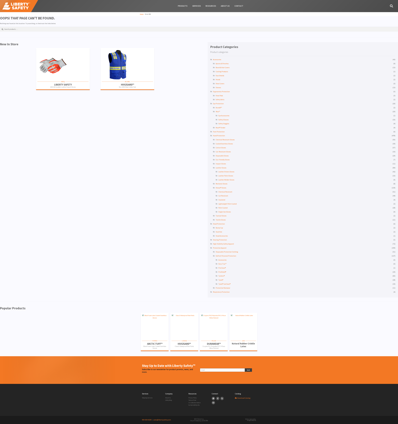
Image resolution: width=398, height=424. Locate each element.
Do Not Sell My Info (194, 405)
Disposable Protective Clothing (227, 252)
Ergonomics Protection (221, 92)
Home (142, 14)
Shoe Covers (220, 84)
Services (196, 6)
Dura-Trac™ (222, 264)
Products (182, 6)
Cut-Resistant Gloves (223, 152)
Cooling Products (222, 71)
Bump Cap (219, 228)
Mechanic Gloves (221, 184)
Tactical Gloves (221, 216)
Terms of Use (192, 400)
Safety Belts (220, 99)
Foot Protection (219, 132)
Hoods (218, 79)
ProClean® (222, 268)
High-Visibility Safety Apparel (223, 244)
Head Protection (219, 224)
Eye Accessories (223, 116)
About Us (225, 6)
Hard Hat (219, 232)
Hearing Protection (220, 240)
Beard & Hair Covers (223, 67)
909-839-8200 (147, 420)
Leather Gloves (221, 168)
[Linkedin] (213, 398)
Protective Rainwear (223, 288)
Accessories (217, 59)
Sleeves (218, 87)
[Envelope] (213, 402)
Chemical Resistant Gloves (225, 140)
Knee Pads (219, 96)
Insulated (221, 200)
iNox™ (218, 112)
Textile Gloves (221, 220)
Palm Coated (223, 208)
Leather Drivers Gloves (226, 172)
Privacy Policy (192, 398)
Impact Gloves (221, 164)
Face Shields (220, 76)
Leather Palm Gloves (225, 176)
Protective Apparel (219, 248)
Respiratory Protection (221, 292)
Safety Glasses (223, 120)
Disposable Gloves (222, 156)
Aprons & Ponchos (222, 64)
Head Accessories (222, 236)
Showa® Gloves (221, 188)
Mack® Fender (220, 128)
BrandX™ (219, 108)
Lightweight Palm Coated (227, 204)
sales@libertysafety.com (162, 420)
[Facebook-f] (217, 398)
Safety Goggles (223, 124)
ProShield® (222, 272)
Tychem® (221, 276)
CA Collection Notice (194, 403)
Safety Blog (168, 400)
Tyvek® (220, 280)
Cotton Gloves (221, 148)
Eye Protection (218, 104)
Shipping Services (147, 398)
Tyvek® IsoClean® (224, 284)
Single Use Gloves (224, 212)
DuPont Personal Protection (226, 256)
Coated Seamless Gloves (224, 144)
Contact (238, 6)
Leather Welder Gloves (226, 180)
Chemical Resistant (225, 192)
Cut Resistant (223, 196)
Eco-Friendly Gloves (223, 160)
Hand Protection (219, 136)
